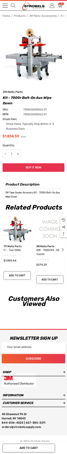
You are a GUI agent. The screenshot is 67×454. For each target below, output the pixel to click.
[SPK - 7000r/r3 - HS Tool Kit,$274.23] (50, 229)
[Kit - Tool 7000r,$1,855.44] (17, 229)
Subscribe (33, 358)
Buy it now (33, 167)
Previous (4, 249)
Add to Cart (29, 448)
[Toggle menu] (5, 5)
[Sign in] (51, 5)
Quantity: (9, 145)
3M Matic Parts (13, 92)
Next (62, 249)
